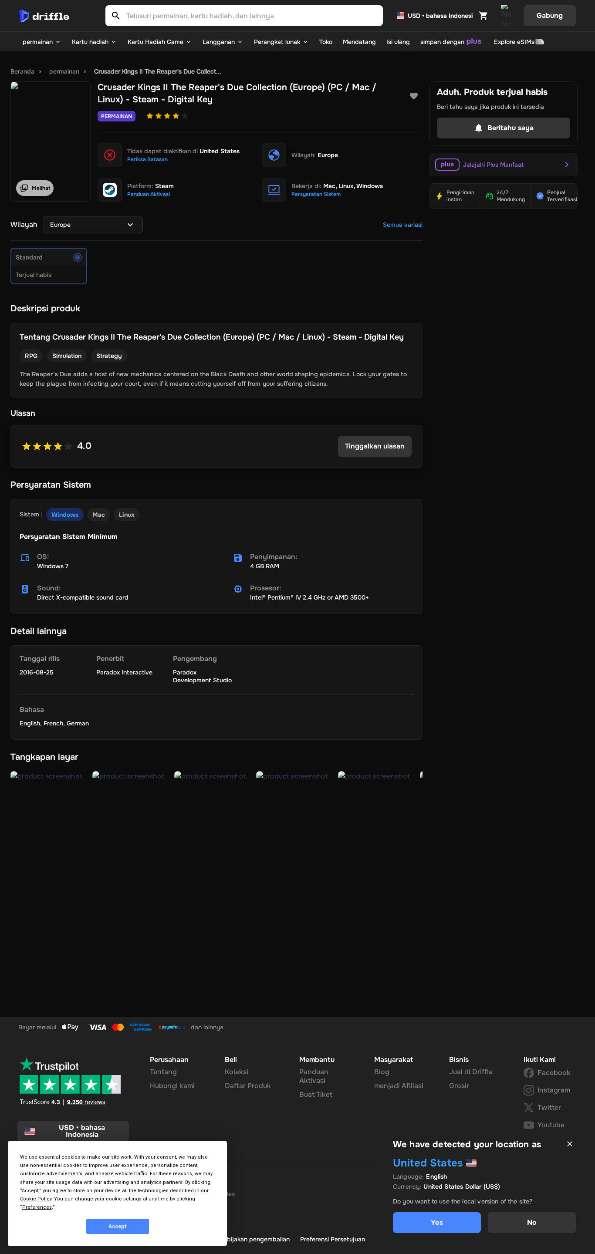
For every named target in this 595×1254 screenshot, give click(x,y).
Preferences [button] (37, 1207)
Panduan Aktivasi (313, 1076)
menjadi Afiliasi (398, 1085)
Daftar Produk (248, 1085)
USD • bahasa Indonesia (440, 16)
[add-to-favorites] (414, 96)
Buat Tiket (315, 1094)
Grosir (459, 1085)
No (532, 1222)
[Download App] (506, 15)
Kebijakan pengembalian (255, 1239)
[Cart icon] (483, 15)
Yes (437, 1222)
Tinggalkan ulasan (375, 446)
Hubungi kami (172, 1085)
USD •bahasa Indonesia (82, 1131)
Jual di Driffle (471, 1071)
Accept (117, 1227)
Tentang (163, 1071)
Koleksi (236, 1071)
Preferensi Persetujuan (332, 1239)
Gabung (550, 15)
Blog (381, 1071)
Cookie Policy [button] (35, 1199)
